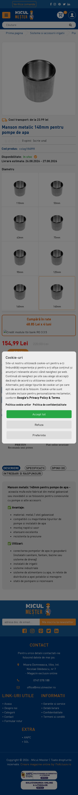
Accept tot (39, 414)
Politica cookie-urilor (18, 404)
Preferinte (39, 435)
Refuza (39, 425)
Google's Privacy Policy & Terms (38, 397)
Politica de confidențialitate (49, 404)
